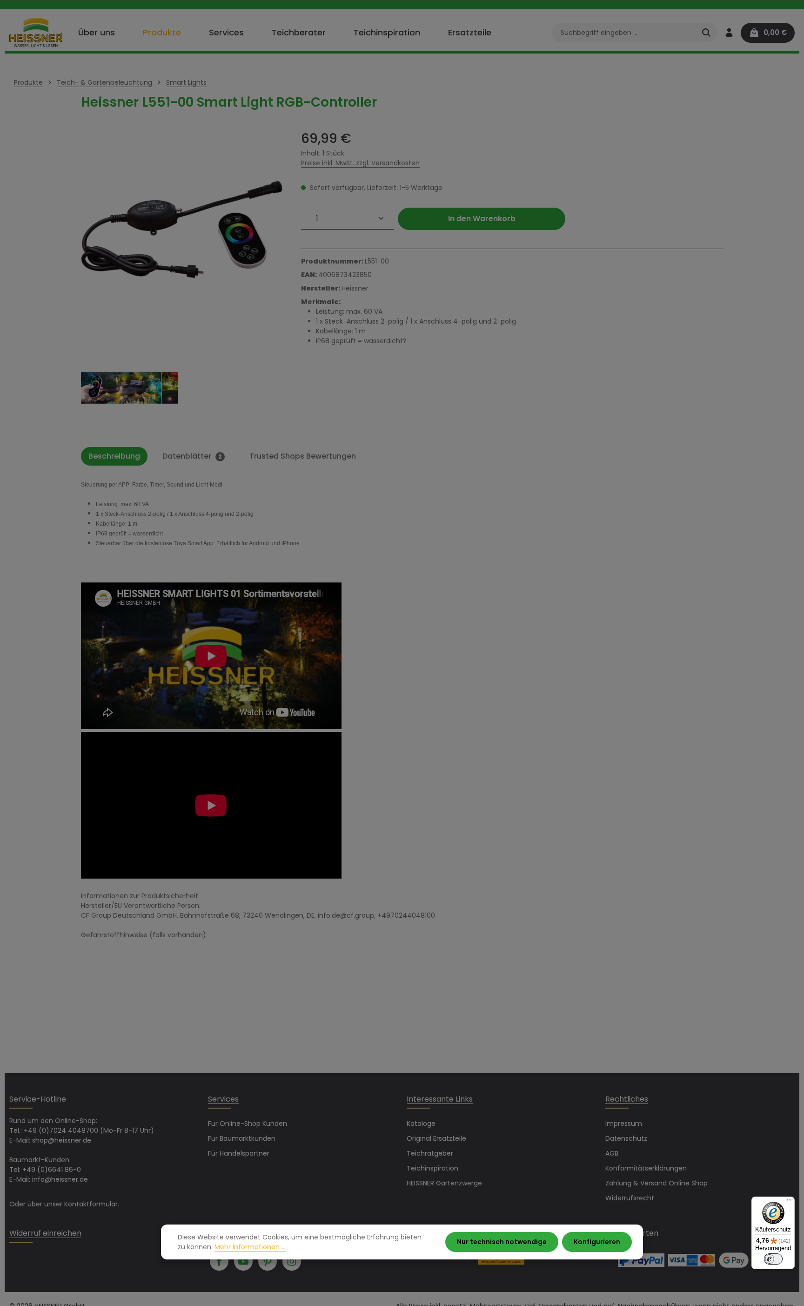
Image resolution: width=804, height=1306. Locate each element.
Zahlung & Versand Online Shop (656, 1183)
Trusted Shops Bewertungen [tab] (302, 456)
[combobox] (623, 32)
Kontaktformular (91, 1204)
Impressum (623, 1123)
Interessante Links (440, 1099)
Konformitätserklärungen (646, 1168)
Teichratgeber (430, 1153)
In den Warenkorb (482, 218)
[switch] (773, 1259)
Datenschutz (626, 1138)
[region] (182, 283)
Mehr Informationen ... (250, 1247)
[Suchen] (706, 32)
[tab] (114, 456)
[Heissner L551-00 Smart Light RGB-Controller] (181, 230)
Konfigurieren (597, 1241)
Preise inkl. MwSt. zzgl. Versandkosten (360, 163)
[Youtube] (243, 1261)
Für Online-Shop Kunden (247, 1123)
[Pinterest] (267, 1261)
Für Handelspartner (238, 1153)
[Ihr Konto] (729, 33)
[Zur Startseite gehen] (35, 32)
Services (223, 1099)
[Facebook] (219, 1261)
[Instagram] (291, 1261)
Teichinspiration (432, 1168)
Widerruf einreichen (45, 1233)
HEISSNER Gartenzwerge (444, 1183)
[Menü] (789, 1202)
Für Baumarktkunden (241, 1138)
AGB (611, 1153)
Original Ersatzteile (436, 1138)
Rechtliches (626, 1099)
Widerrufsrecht (629, 1198)
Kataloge (421, 1123)
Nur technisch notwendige (502, 1241)
